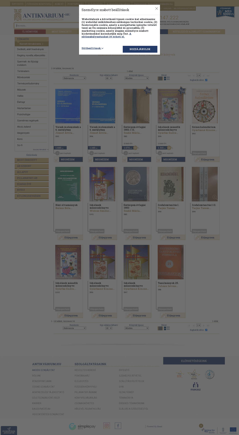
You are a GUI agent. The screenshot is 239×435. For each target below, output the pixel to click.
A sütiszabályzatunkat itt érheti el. (106, 35)
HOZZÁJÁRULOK (140, 49)
